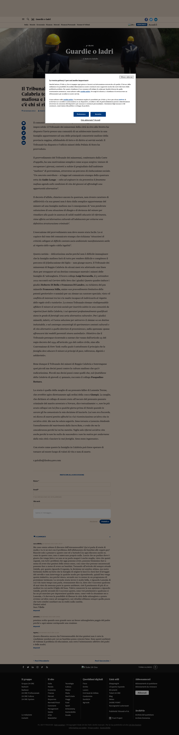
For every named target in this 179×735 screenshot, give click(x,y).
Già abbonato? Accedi (90, 120)
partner (121, 99)
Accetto (98, 114)
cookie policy (85, 91)
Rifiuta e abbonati (127, 77)
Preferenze (81, 114)
